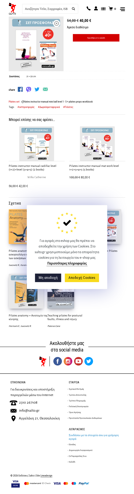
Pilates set (14, 101)
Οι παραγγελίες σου (78, 456)
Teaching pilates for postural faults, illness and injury (64, 317)
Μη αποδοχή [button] (48, 278)
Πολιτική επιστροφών (78, 406)
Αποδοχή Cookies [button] (81, 278)
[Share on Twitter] (37, 89)
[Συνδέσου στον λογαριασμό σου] (95, 8)
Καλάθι (72, 462)
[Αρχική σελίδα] (15, 9)
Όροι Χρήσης (75, 412)
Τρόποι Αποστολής (77, 395)
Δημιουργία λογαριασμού (80, 450)
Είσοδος (72, 444)
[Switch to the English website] (102, 8)
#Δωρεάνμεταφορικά (49, 107)
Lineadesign (46, 475)
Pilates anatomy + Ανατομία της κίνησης (28, 317)
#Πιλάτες (68, 107)
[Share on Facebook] (20, 89)
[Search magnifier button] (73, 9)
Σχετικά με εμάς (76, 389)
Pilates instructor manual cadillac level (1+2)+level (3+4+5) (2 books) (32, 167)
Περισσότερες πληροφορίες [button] (67, 263)
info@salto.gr (29, 410)
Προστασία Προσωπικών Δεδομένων (85, 418)
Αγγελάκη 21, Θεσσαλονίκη (39, 418)
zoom (56, 23)
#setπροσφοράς (26, 107)
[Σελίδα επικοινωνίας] (88, 8)
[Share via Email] (45, 89)
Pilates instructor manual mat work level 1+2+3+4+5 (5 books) (94, 167)
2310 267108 (28, 402)
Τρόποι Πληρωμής (77, 400)
